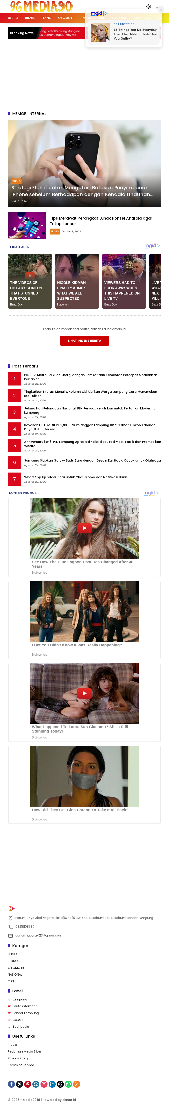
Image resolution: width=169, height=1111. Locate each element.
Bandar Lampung (26, 1013)
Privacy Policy (18, 1058)
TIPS (11, 981)
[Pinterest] (27, 1084)
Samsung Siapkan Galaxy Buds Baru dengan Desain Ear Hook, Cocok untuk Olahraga (92, 460)
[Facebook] (11, 1084)
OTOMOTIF (16, 968)
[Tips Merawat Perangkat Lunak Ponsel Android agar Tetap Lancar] (27, 225)
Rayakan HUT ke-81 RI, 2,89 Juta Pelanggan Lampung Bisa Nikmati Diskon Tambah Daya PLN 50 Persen (89, 427)
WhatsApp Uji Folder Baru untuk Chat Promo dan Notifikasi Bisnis (76, 477)
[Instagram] (44, 1084)
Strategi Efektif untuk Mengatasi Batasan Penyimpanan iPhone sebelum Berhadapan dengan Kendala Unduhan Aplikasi (80, 191)
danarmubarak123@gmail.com (38, 935)
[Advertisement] (88, 74)
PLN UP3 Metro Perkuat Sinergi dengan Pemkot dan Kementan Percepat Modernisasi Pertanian (91, 377)
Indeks (13, 1044)
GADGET (19, 1020)
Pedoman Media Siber (24, 1051)
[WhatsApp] (68, 1084)
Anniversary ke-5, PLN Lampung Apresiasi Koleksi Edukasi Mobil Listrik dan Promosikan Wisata (92, 444)
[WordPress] (35, 1084)
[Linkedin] (52, 1084)
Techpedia (21, 1026)
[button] (148, 6)
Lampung (20, 999)
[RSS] (76, 1084)
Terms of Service (21, 1065)
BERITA (13, 954)
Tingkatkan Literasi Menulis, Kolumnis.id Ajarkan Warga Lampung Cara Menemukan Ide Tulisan (90, 394)
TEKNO (16, 181)
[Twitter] (19, 1084)
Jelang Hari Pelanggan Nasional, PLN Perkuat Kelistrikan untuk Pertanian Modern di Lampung (90, 410)
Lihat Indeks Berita (84, 340)
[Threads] (60, 1084)
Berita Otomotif (25, 1006)
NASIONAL (15, 974)
